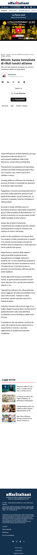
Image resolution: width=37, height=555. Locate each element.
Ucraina (33, 10)
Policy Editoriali (6, 529)
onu (12, 106)
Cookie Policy (18, 550)
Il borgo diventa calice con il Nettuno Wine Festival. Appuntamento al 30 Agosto (25, 409)
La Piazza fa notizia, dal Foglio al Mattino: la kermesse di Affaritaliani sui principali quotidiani (25, 399)
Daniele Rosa (12, 74)
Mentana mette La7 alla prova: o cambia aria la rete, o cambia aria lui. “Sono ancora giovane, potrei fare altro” (25, 389)
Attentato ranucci (24, 10)
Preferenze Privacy (18, 553)
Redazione (5, 532)
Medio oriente (13, 10)
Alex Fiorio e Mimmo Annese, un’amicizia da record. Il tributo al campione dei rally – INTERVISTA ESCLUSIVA (25, 418)
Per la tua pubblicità (8, 535)
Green (8, 54)
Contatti (4, 526)
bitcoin (5, 106)
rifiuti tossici (22, 106)
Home (3, 54)
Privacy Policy (18, 547)
